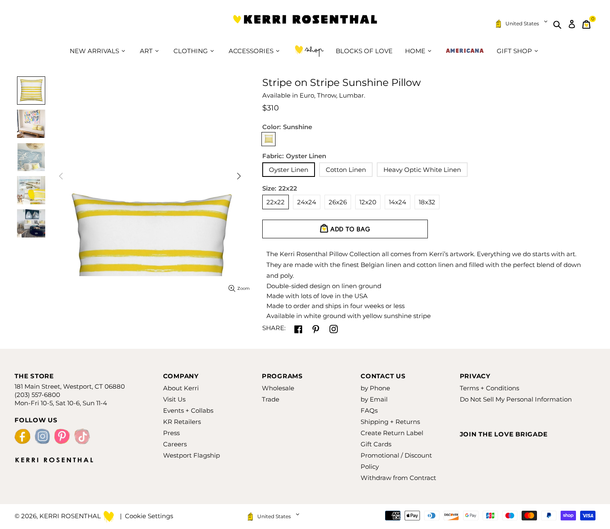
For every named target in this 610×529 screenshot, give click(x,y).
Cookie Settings (149, 516)
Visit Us (174, 399)
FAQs (369, 410)
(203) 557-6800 (37, 395)
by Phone (375, 388)
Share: (273, 328)
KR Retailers (182, 422)
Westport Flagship (191, 455)
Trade (270, 399)
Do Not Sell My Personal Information (516, 399)
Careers (175, 444)
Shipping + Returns (390, 422)
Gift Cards (376, 444)
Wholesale (278, 388)
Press (171, 433)
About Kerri (181, 388)
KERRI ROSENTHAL (305, 24)
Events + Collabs (188, 410)
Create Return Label (392, 433)
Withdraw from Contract (398, 478)
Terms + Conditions (489, 388)
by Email (374, 399)
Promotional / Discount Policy (396, 460)
